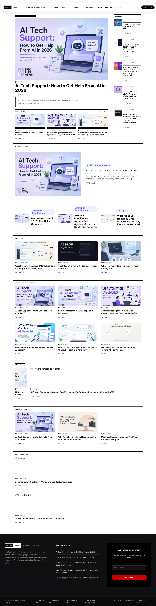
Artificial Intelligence (35, 8)
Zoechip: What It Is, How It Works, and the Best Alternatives (43, 482)
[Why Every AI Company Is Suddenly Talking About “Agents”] (121, 332)
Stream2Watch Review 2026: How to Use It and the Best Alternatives (132, 118)
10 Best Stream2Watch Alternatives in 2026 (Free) (39, 518)
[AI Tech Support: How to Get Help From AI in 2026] (61, 49)
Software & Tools (59, 8)
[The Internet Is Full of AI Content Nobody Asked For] (78, 251)
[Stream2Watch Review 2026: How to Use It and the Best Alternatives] (118, 113)
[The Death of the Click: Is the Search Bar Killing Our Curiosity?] (118, 42)
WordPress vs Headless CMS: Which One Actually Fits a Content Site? (92, 134)
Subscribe (129, 577)
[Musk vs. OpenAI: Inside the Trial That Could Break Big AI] (121, 422)
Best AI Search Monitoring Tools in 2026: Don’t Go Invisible (130, 71)
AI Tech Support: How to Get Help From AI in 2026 (60, 88)
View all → (104, 111)
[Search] (137, 7)
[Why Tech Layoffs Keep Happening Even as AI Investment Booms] (78, 422)
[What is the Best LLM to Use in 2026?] (118, 22)
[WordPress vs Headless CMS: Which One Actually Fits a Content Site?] (93, 120)
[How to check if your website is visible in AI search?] (35, 332)
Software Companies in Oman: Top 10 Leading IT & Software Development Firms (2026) (72, 392)
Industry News (105, 8)
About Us (148, 7)
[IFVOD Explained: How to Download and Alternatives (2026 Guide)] (118, 89)
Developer (77, 8)
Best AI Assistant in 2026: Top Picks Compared (42, 221)
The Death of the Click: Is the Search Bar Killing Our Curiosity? (132, 47)
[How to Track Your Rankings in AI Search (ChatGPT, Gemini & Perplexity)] (78, 332)
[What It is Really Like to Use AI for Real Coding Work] (121, 251)
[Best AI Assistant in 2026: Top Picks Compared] (30, 120)
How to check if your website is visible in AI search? (77, 578)
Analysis (90, 8)
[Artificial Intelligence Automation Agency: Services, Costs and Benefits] (61, 120)
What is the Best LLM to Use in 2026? (131, 26)
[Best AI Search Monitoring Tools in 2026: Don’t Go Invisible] (118, 66)
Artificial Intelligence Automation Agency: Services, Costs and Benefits (61, 134)
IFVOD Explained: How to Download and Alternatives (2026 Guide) (131, 94)
